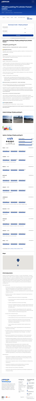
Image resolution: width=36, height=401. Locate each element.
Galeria (8, 17)
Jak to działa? (21, 384)
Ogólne (3, 17)
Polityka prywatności (29, 397)
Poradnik (20, 389)
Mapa (15, 17)
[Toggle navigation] (33, 1)
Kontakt (20, 388)
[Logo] (5, 2)
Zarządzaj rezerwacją (22, 385)
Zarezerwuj (18, 35)
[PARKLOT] (5, 379)
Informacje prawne (21, 17)
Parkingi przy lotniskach (21, 382)
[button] (18, 260)
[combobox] (28, 29)
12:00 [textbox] (25, 28)
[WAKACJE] (6, 381)
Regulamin (22, 397)
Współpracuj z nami (22, 386)
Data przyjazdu (5, 27)
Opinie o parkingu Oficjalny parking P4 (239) (15, 248)
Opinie (12, 17)
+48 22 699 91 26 (30, 383)
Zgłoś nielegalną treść (21, 391)
